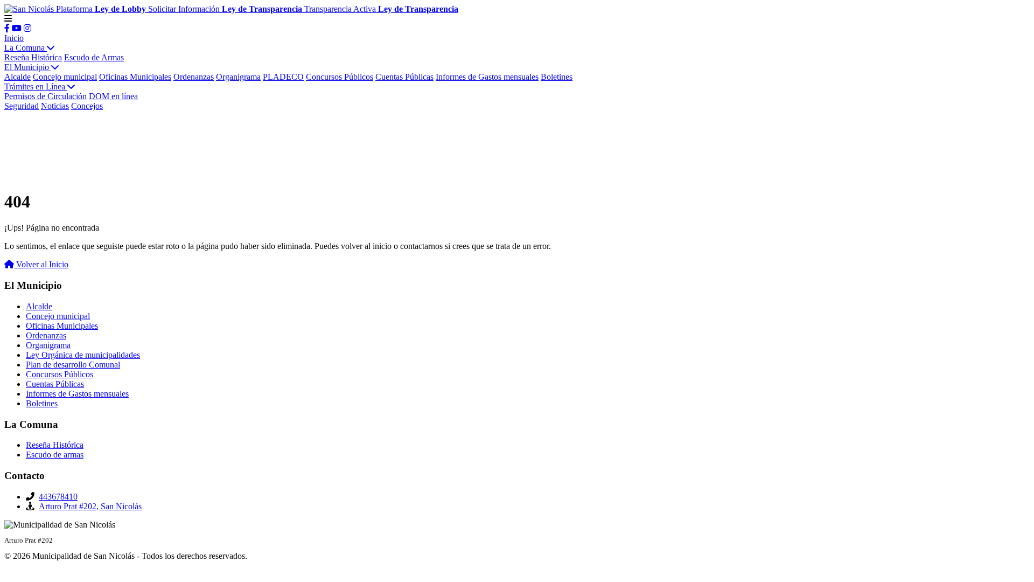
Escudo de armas (54, 454)
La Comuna (25, 47)
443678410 (58, 496)
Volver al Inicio (41, 264)
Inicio (14, 38)
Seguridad (21, 105)
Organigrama (238, 76)
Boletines (556, 76)
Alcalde (17, 76)
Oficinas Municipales (135, 76)
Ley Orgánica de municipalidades (83, 354)
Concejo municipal (65, 76)
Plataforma (101, 8)
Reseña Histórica (33, 57)
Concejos (87, 105)
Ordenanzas (193, 76)
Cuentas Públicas (404, 76)
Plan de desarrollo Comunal (73, 364)
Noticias (55, 105)
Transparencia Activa (381, 8)
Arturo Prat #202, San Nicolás (90, 506)
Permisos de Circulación (45, 96)
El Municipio (27, 67)
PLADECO (283, 76)
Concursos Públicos (339, 76)
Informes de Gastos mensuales (487, 76)
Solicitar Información (225, 8)
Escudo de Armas (94, 57)
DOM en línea (113, 96)
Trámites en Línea (35, 86)
